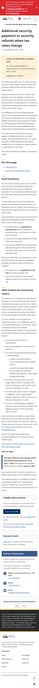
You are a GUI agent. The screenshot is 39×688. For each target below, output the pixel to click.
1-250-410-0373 (14, 585)
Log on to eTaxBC (11, 511)
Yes (17, 606)
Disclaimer (5, 663)
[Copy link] (34, 684)
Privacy (4, 666)
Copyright (25, 659)
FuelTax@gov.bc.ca (9, 430)
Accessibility (26, 655)
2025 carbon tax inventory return (18, 171)
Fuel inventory (11, 167)
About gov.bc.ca (7, 659)
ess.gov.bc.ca (14, 13)
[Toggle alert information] (19, 18)
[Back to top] (34, 677)
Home (4, 655)
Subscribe (10, 76)
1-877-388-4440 (14, 578)
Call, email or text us (25, 644)
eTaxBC (19, 309)
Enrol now (27, 444)
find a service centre (10, 646)
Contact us (25, 663)
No (24, 606)
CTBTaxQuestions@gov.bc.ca (19, 592)
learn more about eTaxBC (11, 447)
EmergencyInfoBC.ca (16, 9)
